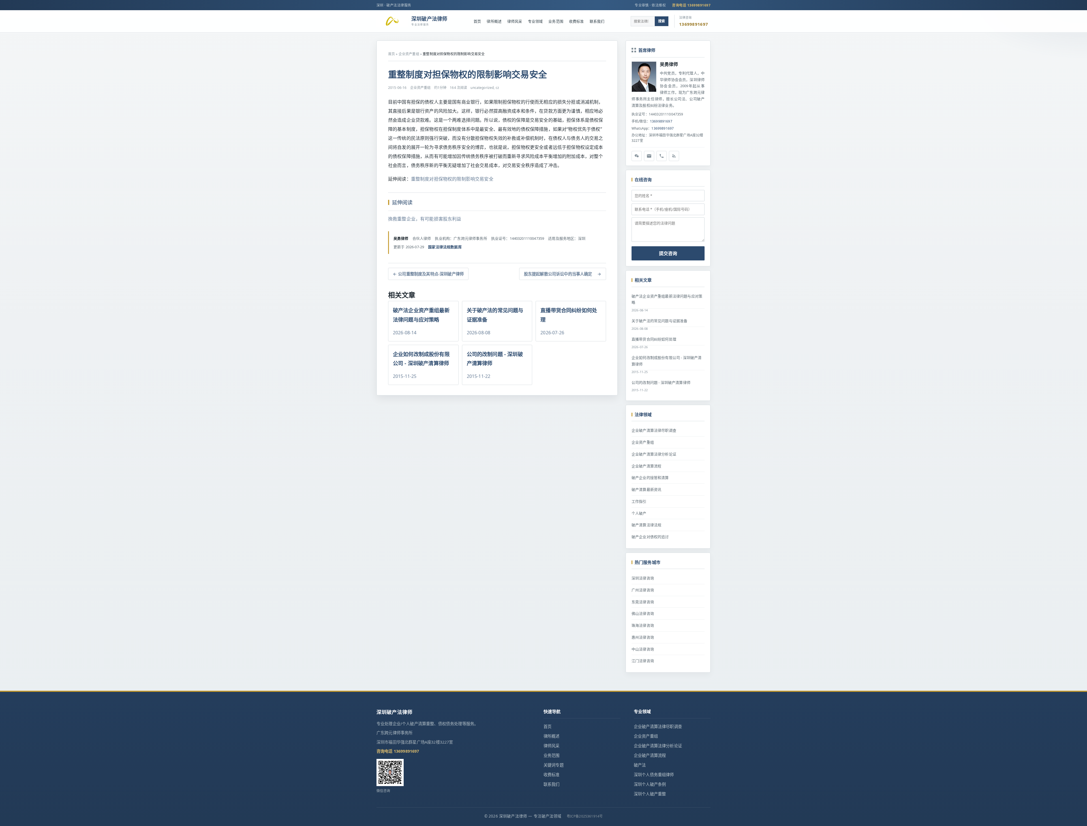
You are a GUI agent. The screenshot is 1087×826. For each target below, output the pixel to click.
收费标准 (576, 21)
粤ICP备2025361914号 (585, 816)
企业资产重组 (409, 54)
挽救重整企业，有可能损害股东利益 (424, 219)
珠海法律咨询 (643, 625)
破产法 (640, 765)
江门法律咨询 (643, 660)
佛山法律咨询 (643, 613)
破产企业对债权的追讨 (650, 536)
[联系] (661, 156)
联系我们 (597, 21)
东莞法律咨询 (643, 601)
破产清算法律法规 (646, 524)
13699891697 (661, 121)
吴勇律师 (669, 64)
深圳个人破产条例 (650, 784)
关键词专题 (554, 765)
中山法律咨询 (643, 649)
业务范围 (555, 21)
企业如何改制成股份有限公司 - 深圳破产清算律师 (666, 361)
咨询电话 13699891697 (691, 5)
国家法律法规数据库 (444, 246)
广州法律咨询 (643, 589)
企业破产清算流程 (646, 465)
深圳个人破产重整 (650, 794)
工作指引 (639, 501)
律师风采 (514, 21)
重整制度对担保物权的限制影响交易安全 (452, 179)
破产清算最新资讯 (646, 489)
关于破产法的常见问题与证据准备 (659, 320)
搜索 (661, 21)
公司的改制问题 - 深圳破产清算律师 (661, 382)
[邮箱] (649, 156)
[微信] (637, 156)
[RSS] (674, 156)
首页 (477, 21)
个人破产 (639, 513)
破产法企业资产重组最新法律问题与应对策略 (667, 299)
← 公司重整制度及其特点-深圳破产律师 (428, 274)
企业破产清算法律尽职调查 (654, 430)
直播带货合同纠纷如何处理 (654, 339)
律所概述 (494, 21)
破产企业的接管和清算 (650, 477)
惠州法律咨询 (643, 637)
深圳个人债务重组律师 (654, 774)
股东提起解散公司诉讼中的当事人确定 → (562, 274)
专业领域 (535, 21)
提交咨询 (668, 253)
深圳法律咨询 (643, 578)
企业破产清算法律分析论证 (654, 454)
